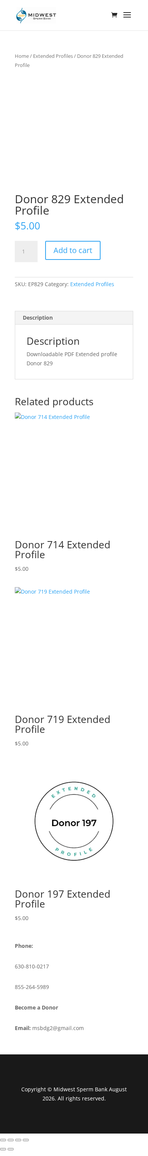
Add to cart (73, 250)
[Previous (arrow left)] (3, 1149)
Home (22, 56)
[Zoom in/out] (3, 1140)
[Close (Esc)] (26, 1140)
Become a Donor (36, 1007)
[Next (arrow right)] (11, 1149)
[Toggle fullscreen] (11, 1140)
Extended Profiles (53, 56)
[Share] (18, 1140)
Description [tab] (38, 317)
